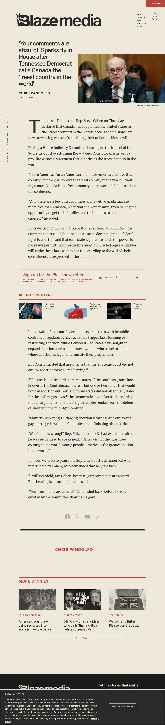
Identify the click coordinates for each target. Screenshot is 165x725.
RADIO (140, 21)
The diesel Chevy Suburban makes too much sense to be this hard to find (139, 306)
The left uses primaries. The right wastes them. (95, 306)
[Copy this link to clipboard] (97, 516)
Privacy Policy (54, 279)
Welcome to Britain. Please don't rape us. (124, 623)
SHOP (139, 26)
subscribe (155, 4)
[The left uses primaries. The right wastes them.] (75, 310)
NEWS (140, 15)
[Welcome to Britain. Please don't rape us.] (127, 599)
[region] (82, 707)
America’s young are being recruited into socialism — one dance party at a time (35, 626)
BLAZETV (141, 23)
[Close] (159, 706)
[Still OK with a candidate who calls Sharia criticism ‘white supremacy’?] (82, 599)
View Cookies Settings (123, 707)
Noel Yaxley (116, 615)
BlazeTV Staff (73, 615)
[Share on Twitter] (77, 516)
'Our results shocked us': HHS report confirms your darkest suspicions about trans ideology (50, 306)
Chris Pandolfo (34, 93)
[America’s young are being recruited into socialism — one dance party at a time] (37, 599)
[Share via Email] (87, 516)
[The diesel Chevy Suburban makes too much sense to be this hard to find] (119, 310)
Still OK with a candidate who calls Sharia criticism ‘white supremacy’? (82, 625)
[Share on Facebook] (67, 516)
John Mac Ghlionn (30, 615)
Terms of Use (69, 279)
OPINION (141, 18)
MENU (155, 17)
